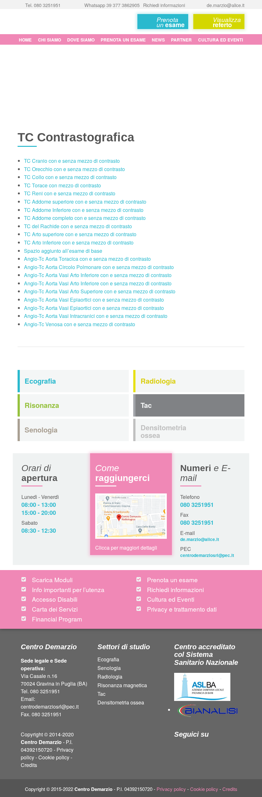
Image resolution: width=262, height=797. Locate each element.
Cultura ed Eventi (220, 40)
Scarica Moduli (52, 579)
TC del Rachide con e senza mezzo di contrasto (78, 226)
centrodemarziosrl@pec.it (207, 555)
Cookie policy (53, 757)
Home (25, 40)
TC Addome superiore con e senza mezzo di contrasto (85, 201)
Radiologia (109, 677)
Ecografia (108, 660)
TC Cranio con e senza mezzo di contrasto (72, 160)
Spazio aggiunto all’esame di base (63, 250)
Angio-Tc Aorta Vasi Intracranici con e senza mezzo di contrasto (95, 316)
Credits (29, 765)
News (158, 40)
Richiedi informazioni (175, 589)
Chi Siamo (49, 40)
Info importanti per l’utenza (68, 589)
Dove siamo (81, 40)
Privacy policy (171, 789)
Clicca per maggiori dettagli (126, 547)
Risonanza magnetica (122, 686)
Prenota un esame (123, 40)
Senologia (109, 668)
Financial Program (57, 618)
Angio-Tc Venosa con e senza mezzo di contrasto (79, 324)
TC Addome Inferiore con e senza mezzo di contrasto (83, 210)
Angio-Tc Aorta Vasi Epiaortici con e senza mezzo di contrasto (94, 299)
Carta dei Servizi (55, 609)
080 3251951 (197, 504)
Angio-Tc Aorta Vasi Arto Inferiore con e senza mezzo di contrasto (98, 275)
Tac (101, 694)
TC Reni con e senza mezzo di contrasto (69, 193)
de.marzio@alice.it (199, 539)
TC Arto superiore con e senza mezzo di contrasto (80, 234)
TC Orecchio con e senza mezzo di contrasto (74, 169)
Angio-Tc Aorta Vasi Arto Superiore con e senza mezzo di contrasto (99, 291)
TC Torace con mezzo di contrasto (62, 185)
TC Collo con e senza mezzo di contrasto (70, 177)
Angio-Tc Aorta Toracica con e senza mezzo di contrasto (87, 258)
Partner (181, 40)
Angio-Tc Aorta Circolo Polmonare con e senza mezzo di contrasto (99, 267)
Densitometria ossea (120, 703)
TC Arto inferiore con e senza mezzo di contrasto (79, 242)
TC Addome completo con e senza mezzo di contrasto (85, 218)
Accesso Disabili (54, 599)
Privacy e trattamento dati (182, 609)
